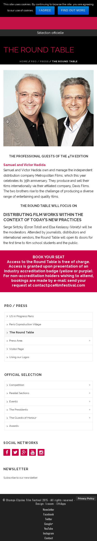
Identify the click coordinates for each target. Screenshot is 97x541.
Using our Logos (19, 357)
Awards (13, 425)
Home (24, 61)
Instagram (48, 533)
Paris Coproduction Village (25, 324)
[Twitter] (15, 452)
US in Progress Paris (21, 316)
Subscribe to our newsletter (20, 477)
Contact (48, 538)
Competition (16, 385)
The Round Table (21, 332)
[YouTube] (32, 452)
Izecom (50, 503)
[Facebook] (6, 452)
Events (13, 401)
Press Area (15, 340)
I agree (45, 10)
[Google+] (24, 452)
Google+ (48, 524)
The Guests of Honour (22, 417)
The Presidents (18, 409)
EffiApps (61, 503)
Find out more (73, 10)
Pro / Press (40, 61)
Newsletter (48, 509)
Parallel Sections (19, 393)
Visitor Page (16, 349)
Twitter (48, 519)
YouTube (48, 528)
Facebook (48, 514)
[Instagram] (41, 452)
